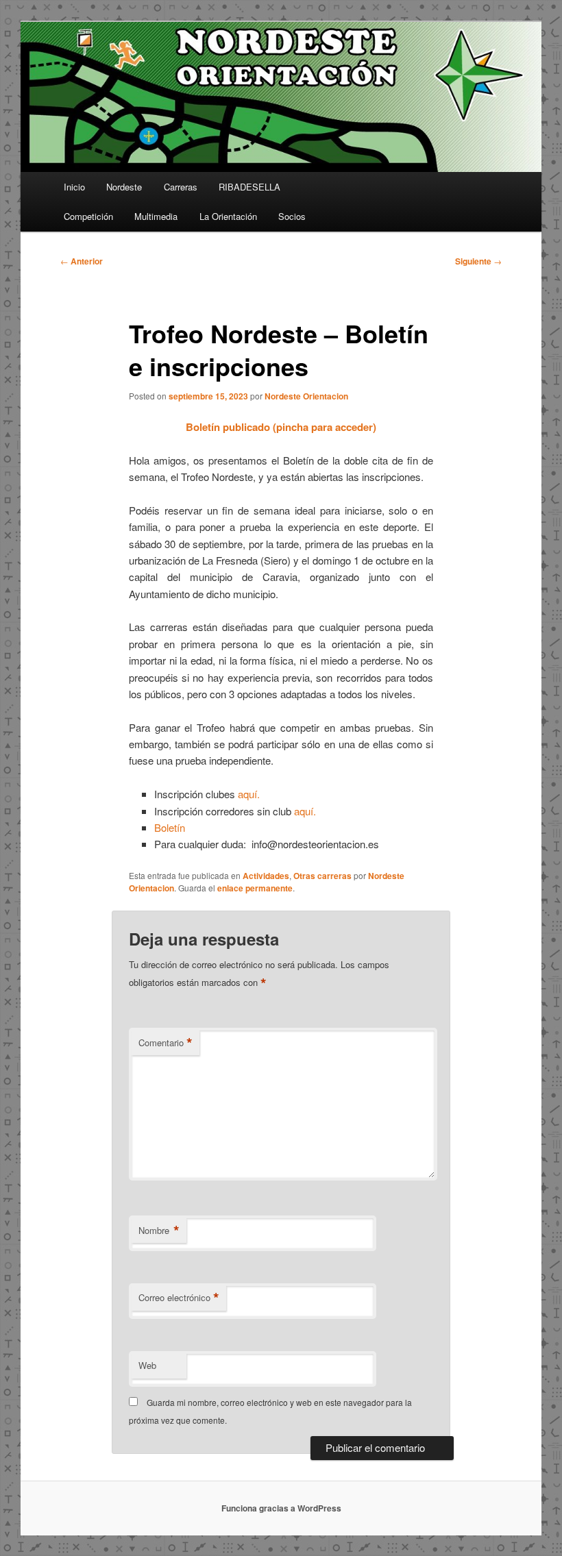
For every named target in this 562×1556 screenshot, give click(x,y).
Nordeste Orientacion (306, 396)
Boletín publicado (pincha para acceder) (281, 426)
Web (147, 1365)
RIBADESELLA (249, 186)
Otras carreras (322, 875)
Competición (88, 216)
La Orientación (228, 216)
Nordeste (124, 186)
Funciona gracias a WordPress (281, 1508)
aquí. (249, 794)
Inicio (74, 186)
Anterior (81, 261)
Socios (292, 216)
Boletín (169, 827)
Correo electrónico (178, 1298)
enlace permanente (255, 888)
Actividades (266, 875)
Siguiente (478, 261)
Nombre (159, 1231)
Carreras (180, 186)
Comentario (165, 1043)
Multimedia (156, 216)
